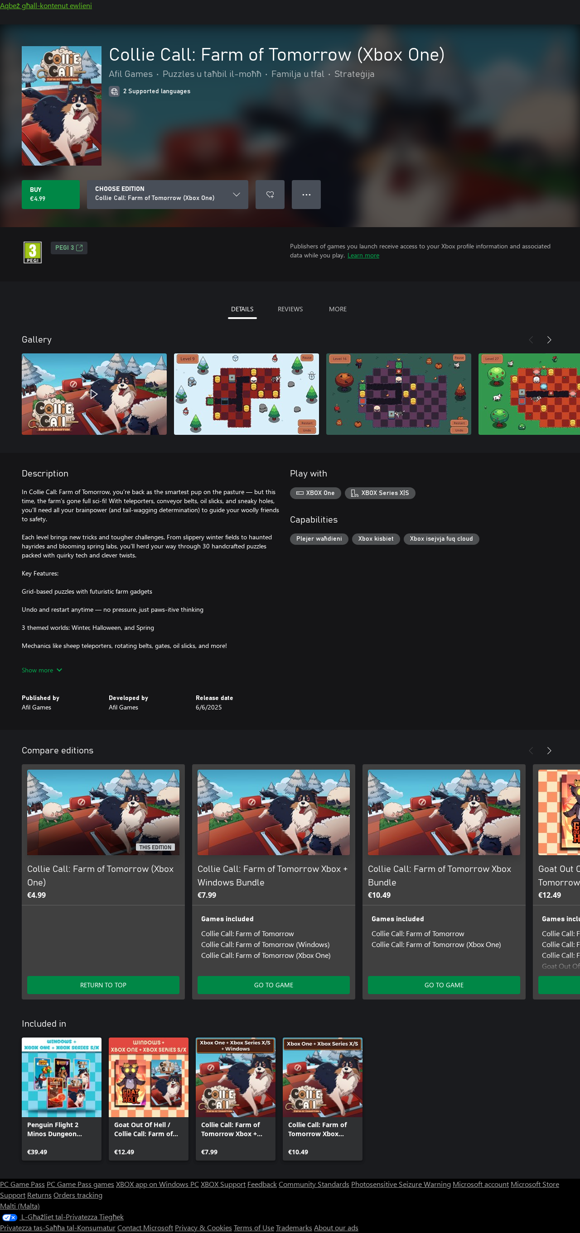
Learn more (363, 255)
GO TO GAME (273, 985)
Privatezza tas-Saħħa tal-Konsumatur (58, 1227)
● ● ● (306, 194)
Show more (37, 670)
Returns (39, 1195)
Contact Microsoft (145, 1227)
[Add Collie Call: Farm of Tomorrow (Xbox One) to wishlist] (270, 194)
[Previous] (531, 339)
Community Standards (314, 1184)
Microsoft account (481, 1184)
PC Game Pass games (80, 1184)
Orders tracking (77, 1195)
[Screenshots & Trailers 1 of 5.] (94, 394)
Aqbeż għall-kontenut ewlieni (46, 5)
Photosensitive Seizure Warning (401, 1184)
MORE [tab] (338, 309)
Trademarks (294, 1227)
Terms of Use (254, 1227)
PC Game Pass (22, 1184)
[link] (62, 1099)
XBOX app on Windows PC (157, 1184)
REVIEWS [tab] (290, 309)
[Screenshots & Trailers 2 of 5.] (246, 394)
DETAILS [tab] (242, 309)
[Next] (549, 339)
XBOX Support (223, 1184)
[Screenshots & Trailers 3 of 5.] (398, 394)
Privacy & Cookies (203, 1227)
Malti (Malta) (20, 1205)
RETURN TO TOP (103, 985)
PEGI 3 (64, 248)
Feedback (262, 1184)
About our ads (336, 1227)
